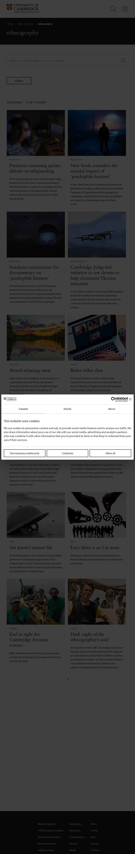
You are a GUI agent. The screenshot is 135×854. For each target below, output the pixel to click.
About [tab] (111, 408)
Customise (67, 453)
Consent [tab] (23, 408)
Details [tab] (67, 408)
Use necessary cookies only (24, 453)
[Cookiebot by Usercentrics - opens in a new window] (116, 399)
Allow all (110, 453)
